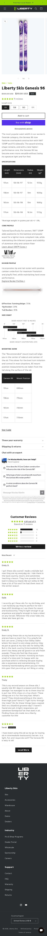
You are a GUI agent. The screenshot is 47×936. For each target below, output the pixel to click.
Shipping (8, 889)
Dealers (8, 821)
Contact (8, 873)
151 (5, 107)
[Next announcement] (42, 2)
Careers (8, 858)
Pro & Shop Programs (14, 837)
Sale (10, 83)
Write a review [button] (23, 546)
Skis (6, 794)
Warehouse (10, 805)
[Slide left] (18, 78)
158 (14, 107)
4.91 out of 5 (30, 521)
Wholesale (9, 847)
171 (34, 108)
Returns (8, 895)
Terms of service (24, 932)
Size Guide (6, 430)
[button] (4, 8)
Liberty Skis (13, 929)
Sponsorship (10, 853)
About (7, 811)
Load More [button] (23, 750)
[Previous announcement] (4, 2)
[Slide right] (28, 78)
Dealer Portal (11, 842)
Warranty (9, 884)
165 (23, 107)
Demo (7, 816)
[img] (7, 562)
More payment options (23, 128)
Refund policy (26, 929)
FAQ (7, 879)
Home (3, 83)
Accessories (10, 800)
